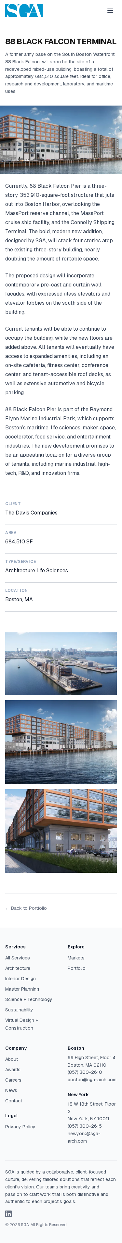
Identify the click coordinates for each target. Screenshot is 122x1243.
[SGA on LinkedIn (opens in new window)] (8, 1214)
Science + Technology (28, 999)
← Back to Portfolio (26, 908)
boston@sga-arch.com (92, 1080)
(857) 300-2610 (85, 1072)
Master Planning (22, 989)
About (11, 1059)
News (11, 1090)
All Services (17, 958)
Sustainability (19, 1010)
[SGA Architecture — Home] (24, 10)
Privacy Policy (20, 1127)
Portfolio (77, 968)
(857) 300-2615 (85, 1126)
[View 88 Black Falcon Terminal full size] (61, 663)
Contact (13, 1101)
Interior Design (20, 979)
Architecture (17, 968)
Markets (76, 958)
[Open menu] (110, 10)
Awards (12, 1069)
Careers (13, 1080)
